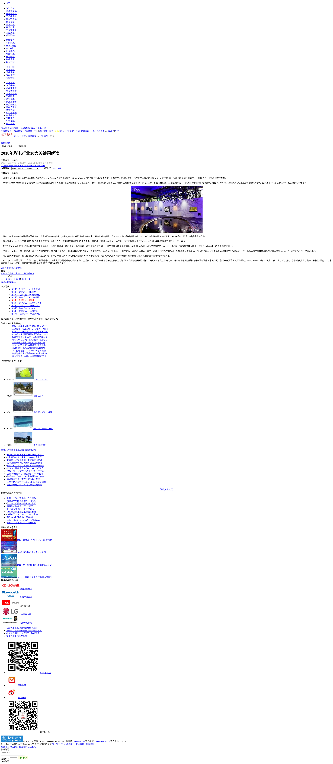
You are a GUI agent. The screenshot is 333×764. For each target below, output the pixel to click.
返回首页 (5, 747)
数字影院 (10, 24)
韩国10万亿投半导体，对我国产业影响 (24, 460)
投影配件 (10, 35)
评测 (77, 131)
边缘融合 (10, 96)
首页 (8, 3)
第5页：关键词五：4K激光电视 (25, 295)
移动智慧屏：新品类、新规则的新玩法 (29, 337)
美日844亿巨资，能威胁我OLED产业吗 (25, 474)
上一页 (4, 279)
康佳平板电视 (26, 589)
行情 (51, 131)
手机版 (43, 128)
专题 (8, 636)
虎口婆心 (27, 633)
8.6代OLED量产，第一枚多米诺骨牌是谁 (25, 465)
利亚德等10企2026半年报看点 (20, 509)
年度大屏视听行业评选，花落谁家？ (17, 273)
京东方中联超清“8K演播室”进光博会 (29, 345)
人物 (12, 636)
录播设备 (10, 72)
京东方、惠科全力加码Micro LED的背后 (25, 468)
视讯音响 (10, 67)
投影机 (9, 628)
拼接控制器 (11, 93)
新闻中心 (10, 630)
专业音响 (10, 78)
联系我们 (27, 128)
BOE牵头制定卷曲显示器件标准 (21, 512)
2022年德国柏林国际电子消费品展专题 (34, 565)
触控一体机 (11, 104)
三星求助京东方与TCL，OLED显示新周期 (26, 482)
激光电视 (10, 51)
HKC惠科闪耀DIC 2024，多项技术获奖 (30, 332)
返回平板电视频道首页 (11, 268)
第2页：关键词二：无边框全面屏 (26, 303)
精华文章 (27, 630)
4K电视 (9, 48)
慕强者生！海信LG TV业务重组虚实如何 (25, 476)
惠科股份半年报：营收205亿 (20, 506)
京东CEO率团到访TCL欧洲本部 (21, 523)
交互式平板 (11, 30)
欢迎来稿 (80, 744)
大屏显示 (10, 83)
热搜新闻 (19, 630)
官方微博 (22, 698)
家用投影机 (11, 11)
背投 (117, 131)
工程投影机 (11, 16)
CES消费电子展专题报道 (12, 165)
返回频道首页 (166, 489)
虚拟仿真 (10, 99)
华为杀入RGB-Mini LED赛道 (20, 517)
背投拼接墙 (11, 91)
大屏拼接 (10, 85)
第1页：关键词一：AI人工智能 (25, 289)
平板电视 (10, 43)
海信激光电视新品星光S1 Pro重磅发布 (29, 353)
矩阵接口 (10, 118)
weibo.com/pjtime (103, 741)
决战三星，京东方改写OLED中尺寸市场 (25, 471)
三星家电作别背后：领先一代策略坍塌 (24, 485)
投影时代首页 (19, 136)
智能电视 (10, 54)
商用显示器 (11, 102)
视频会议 (10, 70)
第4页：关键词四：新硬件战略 (25, 306)
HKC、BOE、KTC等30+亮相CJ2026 (23, 520)
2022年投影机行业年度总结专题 (31, 552)
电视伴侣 (10, 57)
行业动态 (70, 131)
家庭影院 (10, 62)
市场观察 (85, 131)
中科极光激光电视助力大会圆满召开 (28, 342)
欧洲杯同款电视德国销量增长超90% (28, 348)
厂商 (93, 131)
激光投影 (10, 22)
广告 (21, 128)
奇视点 (18, 636)
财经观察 (35, 633)
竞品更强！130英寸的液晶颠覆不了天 (29, 356)
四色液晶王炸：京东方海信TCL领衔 (23, 479)
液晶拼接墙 (11, 88)
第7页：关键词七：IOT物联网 (25, 297)
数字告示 (10, 110)
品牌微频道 (36, 630)
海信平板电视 (26, 623)
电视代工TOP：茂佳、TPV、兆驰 (22, 514)
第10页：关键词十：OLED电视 (25, 314)
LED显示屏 (11, 113)
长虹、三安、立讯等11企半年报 (21, 498)
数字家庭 (10, 40)
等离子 (111, 131)
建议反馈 (22, 685)
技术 (36, 131)
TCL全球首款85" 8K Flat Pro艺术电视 (29, 351)
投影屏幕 (10, 33)
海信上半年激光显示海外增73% (21, 501)
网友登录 (5, 128)
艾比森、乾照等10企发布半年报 (21, 503)
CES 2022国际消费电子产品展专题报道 (34, 577)
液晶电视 (18, 131)
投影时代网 (5, 143)
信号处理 (33, 628)
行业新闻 (44, 136)
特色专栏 (10, 633)
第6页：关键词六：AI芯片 (23, 308)
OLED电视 (11, 46)
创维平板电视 (26, 597)
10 (23, 279)
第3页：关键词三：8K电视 (23, 292)
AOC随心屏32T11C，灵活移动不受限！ (30, 329)
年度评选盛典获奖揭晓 (34, 165)
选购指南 (28, 131)
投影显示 (10, 8)
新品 (62, 131)
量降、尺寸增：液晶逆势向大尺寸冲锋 (18, 450)
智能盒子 (10, 59)
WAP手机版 (45, 673)
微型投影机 (11, 19)
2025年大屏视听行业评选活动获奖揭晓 (34, 540)
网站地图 (35, 128)
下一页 (27, 279)
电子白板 (10, 27)
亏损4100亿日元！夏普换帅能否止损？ (29, 340)
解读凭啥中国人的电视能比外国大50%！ (25, 455)
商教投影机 (11, 13)
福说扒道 (19, 633)
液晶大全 (100, 131)
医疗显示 (10, 123)
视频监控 (10, 75)
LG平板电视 (25, 614)
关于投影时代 (58, 744)
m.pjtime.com (79, 741)
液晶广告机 (11, 107)
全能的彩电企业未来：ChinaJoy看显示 (24, 457)
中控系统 (10, 121)
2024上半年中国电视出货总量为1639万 (29, 326)
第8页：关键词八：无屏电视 (24, 311)
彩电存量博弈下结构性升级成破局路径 (24, 463)
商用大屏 (25, 628)
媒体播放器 (11, 115)
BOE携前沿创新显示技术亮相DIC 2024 (30, 334)
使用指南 (43, 131)
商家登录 (14, 128)
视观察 (24, 636)
